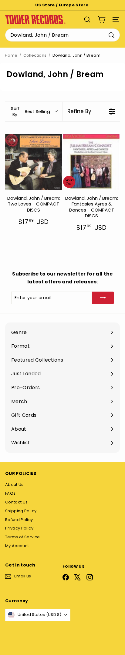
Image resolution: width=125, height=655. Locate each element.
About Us (14, 484)
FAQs (10, 493)
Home (11, 55)
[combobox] (62, 35)
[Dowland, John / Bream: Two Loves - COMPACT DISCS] (33, 162)
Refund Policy (19, 520)
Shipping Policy (20, 511)
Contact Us (16, 502)
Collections (35, 55)
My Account (17, 546)
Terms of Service (22, 537)
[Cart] (101, 19)
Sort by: (30, 111)
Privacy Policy (19, 528)
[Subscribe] (103, 298)
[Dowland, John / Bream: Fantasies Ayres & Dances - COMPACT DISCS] (91, 162)
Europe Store (73, 5)
